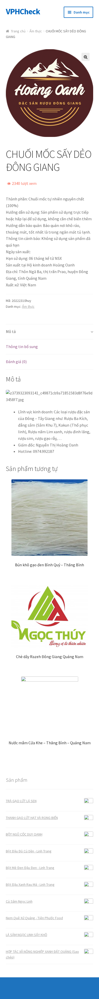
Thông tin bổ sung (22, 346)
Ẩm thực (35, 31)
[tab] (49, 331)
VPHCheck (23, 11)
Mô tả (11, 331)
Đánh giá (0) (16, 361)
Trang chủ (18, 31)
